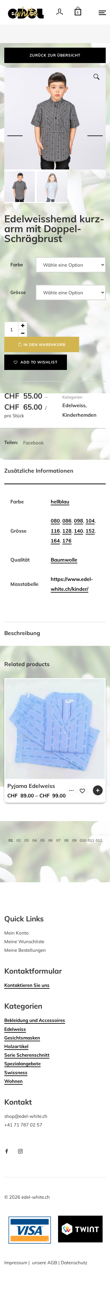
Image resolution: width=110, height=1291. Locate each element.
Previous (15, 135)
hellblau (60, 502)
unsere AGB (44, 1262)
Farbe (16, 265)
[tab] (54, 472)
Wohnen (13, 1081)
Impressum (15, 1262)
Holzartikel (16, 1046)
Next (95, 135)
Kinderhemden (79, 415)
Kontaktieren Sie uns (27, 985)
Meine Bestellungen (25, 950)
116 (55, 531)
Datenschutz (74, 1262)
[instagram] (22, 1151)
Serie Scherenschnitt (27, 1055)
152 (90, 531)
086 (67, 521)
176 (67, 541)
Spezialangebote (22, 1064)
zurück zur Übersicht (55, 55)
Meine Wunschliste (24, 941)
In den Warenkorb (44, 344)
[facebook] (8, 1151)
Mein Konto (16, 933)
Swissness (16, 1072)
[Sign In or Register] (59, 14)
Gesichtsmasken (22, 1038)
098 (78, 521)
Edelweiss (74, 405)
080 (55, 521)
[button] (96, 76)
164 (55, 541)
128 (67, 531)
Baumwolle (64, 560)
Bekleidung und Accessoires (34, 1020)
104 (90, 521)
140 (78, 531)
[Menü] (98, 12)
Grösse (18, 292)
